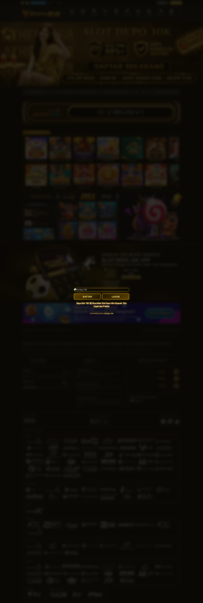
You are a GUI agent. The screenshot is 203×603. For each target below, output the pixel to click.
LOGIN (116, 296)
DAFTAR (87, 296)
